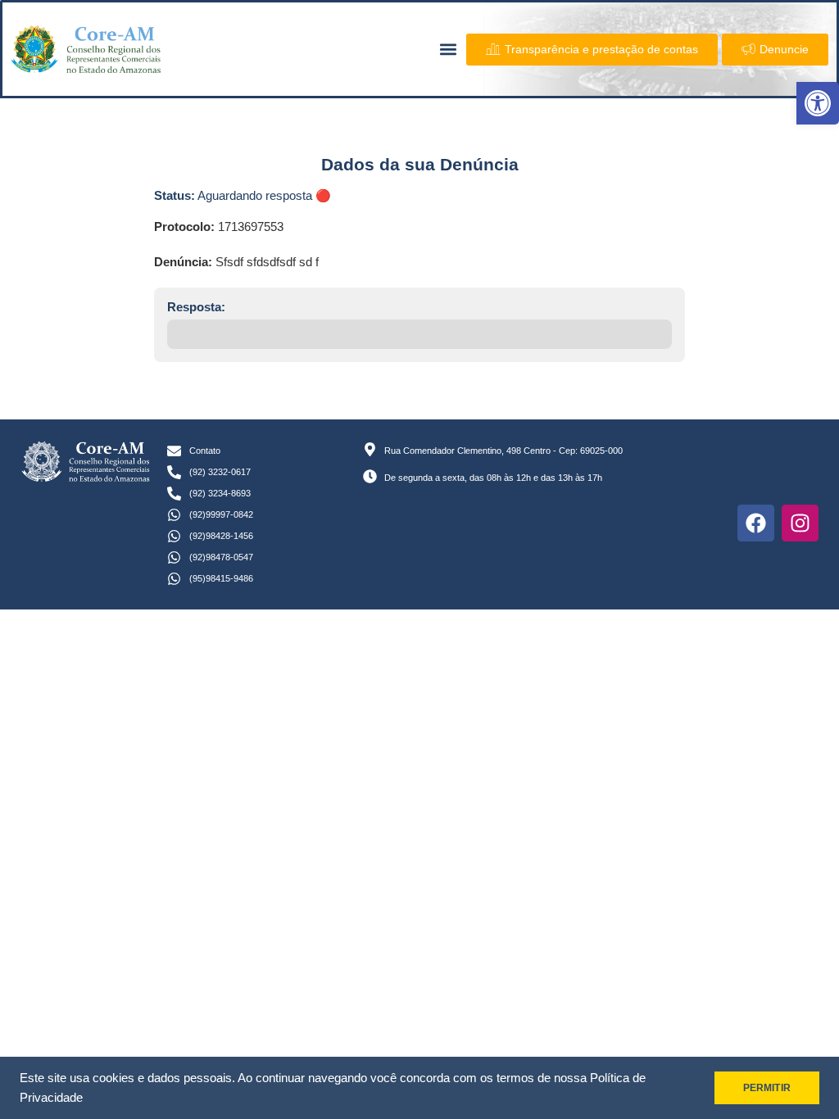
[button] (817, 103)
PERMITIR (767, 1088)
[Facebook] (755, 523)
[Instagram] (800, 523)
